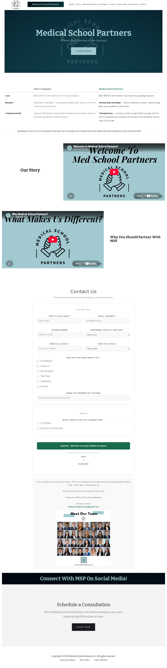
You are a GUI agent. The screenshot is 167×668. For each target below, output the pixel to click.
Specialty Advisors (89, 4)
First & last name (60, 316)
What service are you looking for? (83, 420)
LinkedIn (45, 381)
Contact (112, 4)
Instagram (46, 371)
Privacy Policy (85, 660)
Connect (142, 4)
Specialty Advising (51, 428)
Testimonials (122, 4)
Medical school (60, 344)
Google (45, 366)
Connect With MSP (100, 660)
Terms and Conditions (67, 660)
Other (44, 386)
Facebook (46, 361)
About (71, 4)
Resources (132, 4)
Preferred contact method (107, 330)
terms (83, 456)
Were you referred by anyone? (83, 393)
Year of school (107, 344)
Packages (103, 4)
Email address (107, 316)
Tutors (78, 4)
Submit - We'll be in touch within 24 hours (83, 446)
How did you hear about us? (83, 358)
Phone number (60, 330)
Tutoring (46, 423)
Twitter (45, 376)
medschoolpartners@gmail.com (83, 507)
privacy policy (83, 464)
